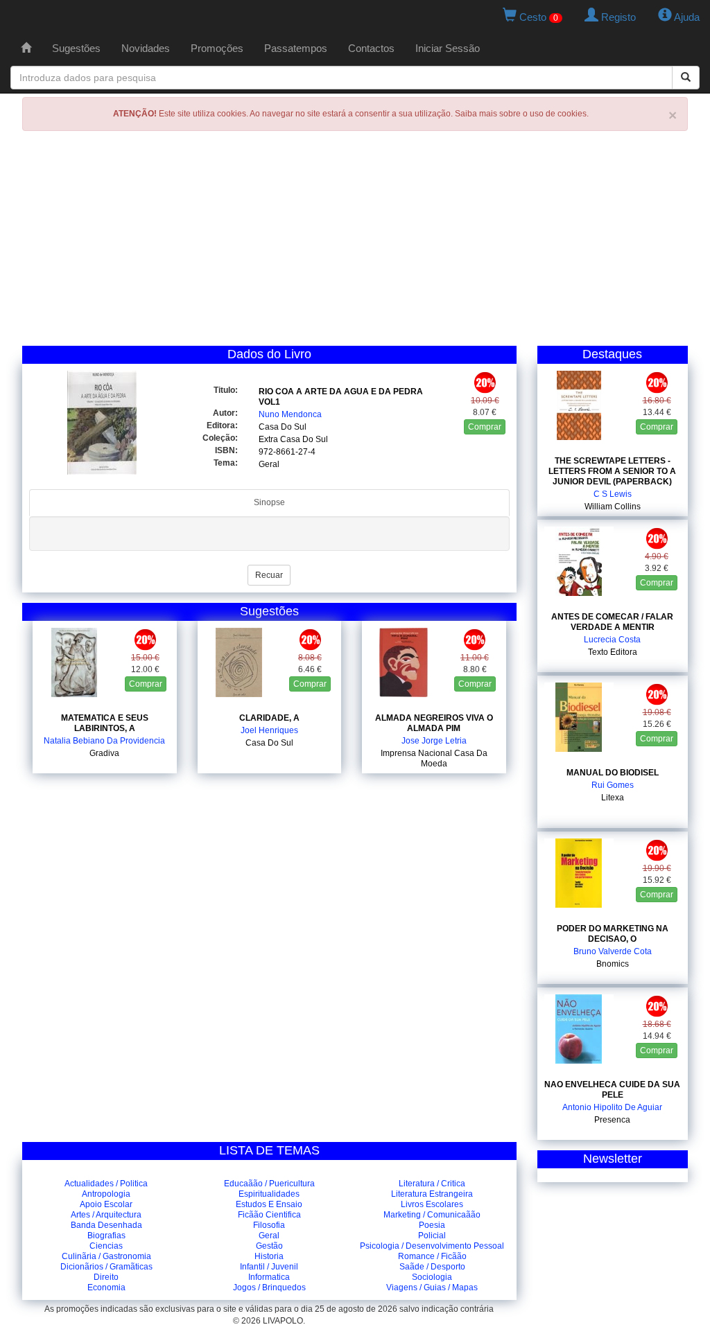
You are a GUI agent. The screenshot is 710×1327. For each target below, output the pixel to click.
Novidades (145, 48)
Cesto (537, 17)
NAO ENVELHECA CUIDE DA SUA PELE (612, 1090)
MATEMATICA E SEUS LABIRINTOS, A (104, 723)
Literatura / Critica (432, 1183)
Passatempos (295, 48)
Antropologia (106, 1194)
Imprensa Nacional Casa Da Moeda (434, 758)
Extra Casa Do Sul (293, 439)
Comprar (484, 427)
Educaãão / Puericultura (269, 1183)
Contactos (371, 48)
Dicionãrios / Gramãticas (106, 1267)
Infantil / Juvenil (269, 1267)
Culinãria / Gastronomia (106, 1256)
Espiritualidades (269, 1194)
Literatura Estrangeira (432, 1194)
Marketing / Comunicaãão (431, 1215)
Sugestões (76, 48)
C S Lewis (613, 494)
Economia (106, 1287)
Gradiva (104, 753)
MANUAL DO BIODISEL (612, 772)
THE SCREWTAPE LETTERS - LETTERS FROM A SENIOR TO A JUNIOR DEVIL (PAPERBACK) (612, 471)
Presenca (612, 1120)
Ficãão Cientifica (269, 1215)
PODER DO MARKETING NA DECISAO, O (612, 934)
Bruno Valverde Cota (612, 951)
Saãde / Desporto (432, 1267)
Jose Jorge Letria (434, 741)
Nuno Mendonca (290, 414)
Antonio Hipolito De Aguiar (612, 1107)
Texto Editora (612, 652)
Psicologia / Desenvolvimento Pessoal (432, 1246)
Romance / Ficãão (432, 1256)
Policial (432, 1235)
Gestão (269, 1246)
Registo (617, 17)
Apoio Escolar (106, 1204)
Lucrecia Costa (612, 639)
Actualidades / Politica (106, 1183)
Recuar (269, 575)
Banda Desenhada (106, 1225)
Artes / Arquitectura (106, 1215)
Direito (106, 1277)
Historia (269, 1256)
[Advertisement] (355, 242)
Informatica (269, 1277)
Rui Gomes (612, 785)
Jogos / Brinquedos (269, 1287)
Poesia (432, 1225)
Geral (269, 464)
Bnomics (612, 964)
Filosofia (269, 1225)
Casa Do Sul (282, 427)
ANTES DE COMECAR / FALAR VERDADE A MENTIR (612, 622)
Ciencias (106, 1246)
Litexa (612, 797)
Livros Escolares (432, 1204)
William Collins (613, 506)
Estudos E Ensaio (269, 1204)
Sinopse (269, 502)
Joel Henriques (269, 730)
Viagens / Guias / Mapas (432, 1287)
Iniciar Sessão (447, 48)
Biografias (106, 1235)
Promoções (217, 48)
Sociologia (432, 1277)
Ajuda (686, 17)
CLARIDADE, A (269, 718)
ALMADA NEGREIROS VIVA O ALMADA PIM (434, 723)
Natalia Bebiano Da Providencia (104, 741)
